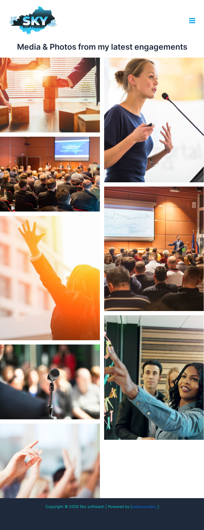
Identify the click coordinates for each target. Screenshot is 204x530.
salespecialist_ (145, 506)
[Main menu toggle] (192, 20)
